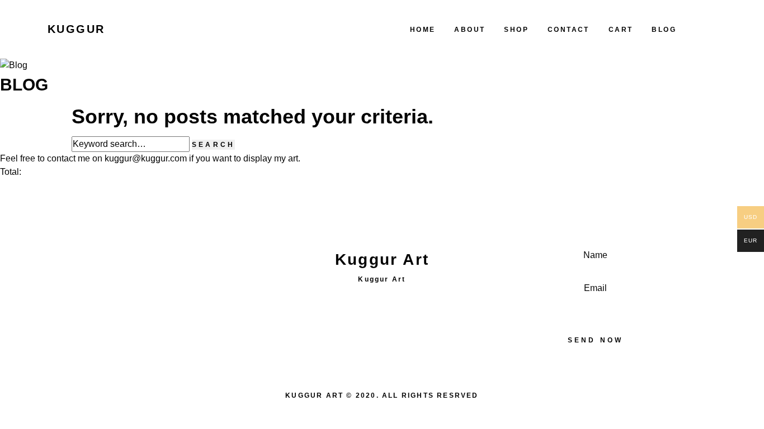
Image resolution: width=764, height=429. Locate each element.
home (423, 30)
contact (568, 30)
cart (621, 30)
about (469, 30)
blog (664, 30)
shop (516, 30)
